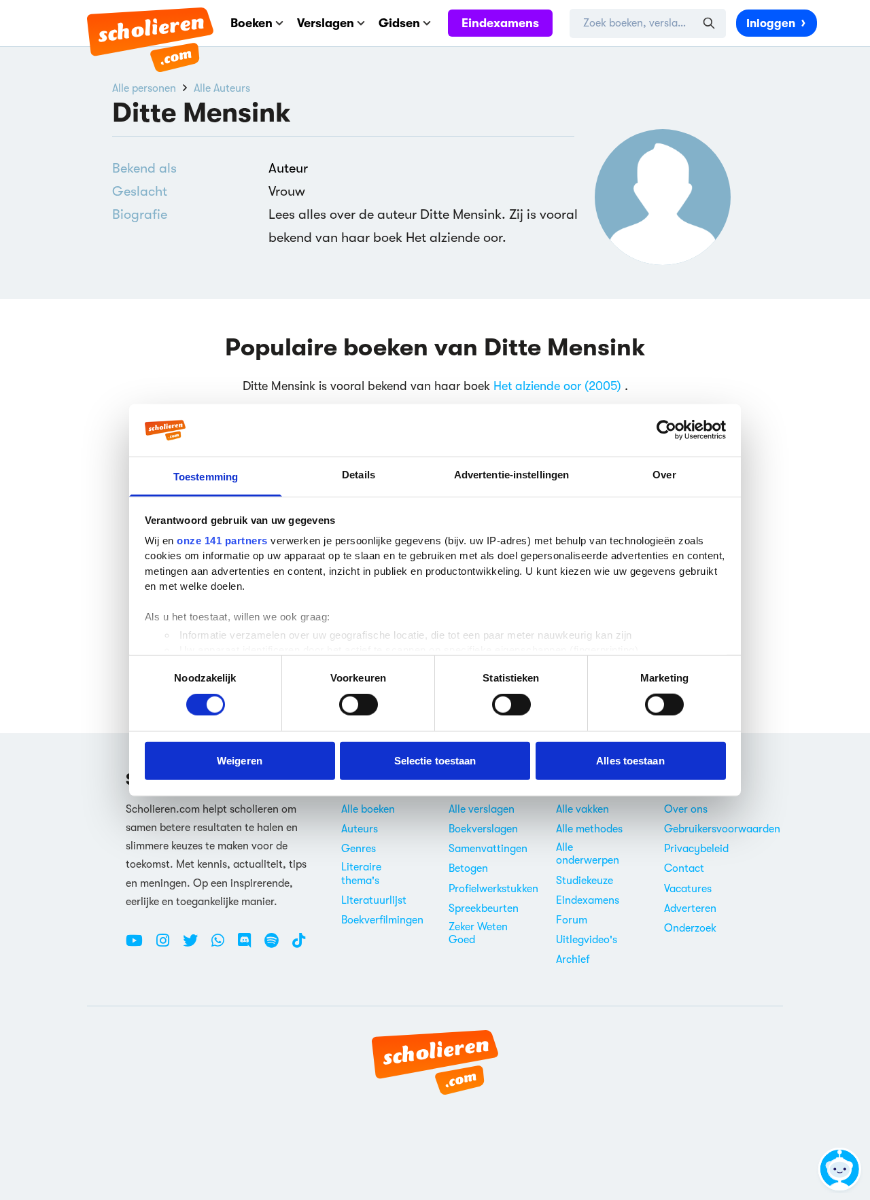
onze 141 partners (222, 540)
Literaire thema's (361, 873)
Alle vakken (582, 809)
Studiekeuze (584, 881)
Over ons (686, 809)
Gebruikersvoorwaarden (722, 829)
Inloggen (770, 23)
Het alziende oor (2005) (557, 386)
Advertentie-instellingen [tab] (511, 474)
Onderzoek (690, 928)
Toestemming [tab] (205, 476)
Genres (358, 849)
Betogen (468, 868)
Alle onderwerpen (587, 853)
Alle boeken (368, 809)
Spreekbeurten (484, 908)
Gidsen (399, 23)
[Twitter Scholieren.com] (195, 946)
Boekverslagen (483, 829)
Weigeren (239, 760)
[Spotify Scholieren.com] (276, 946)
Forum (571, 920)
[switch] (358, 705)
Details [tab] (358, 474)
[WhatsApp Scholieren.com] (222, 946)
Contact (684, 868)
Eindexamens (500, 23)
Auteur (288, 168)
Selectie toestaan (435, 760)
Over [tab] (664, 474)
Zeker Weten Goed (478, 933)
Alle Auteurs (222, 88)
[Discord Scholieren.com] (249, 946)
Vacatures (688, 889)
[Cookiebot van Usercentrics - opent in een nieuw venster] (666, 430)
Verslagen (325, 23)
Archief (573, 959)
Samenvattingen (488, 849)
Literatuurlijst (373, 900)
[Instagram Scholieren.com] (167, 946)
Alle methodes (589, 829)
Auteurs (359, 829)
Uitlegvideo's (586, 940)
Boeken (251, 23)
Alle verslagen (482, 809)
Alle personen (144, 88)
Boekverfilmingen (382, 920)
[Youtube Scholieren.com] (139, 946)
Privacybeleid (696, 849)
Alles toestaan (630, 760)
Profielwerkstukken (493, 889)
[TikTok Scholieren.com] (298, 946)
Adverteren (690, 908)
